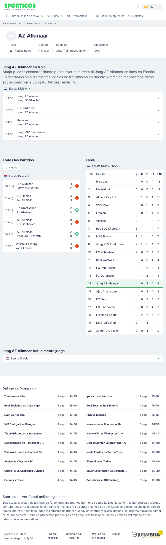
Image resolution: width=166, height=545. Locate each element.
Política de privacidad (98, 535)
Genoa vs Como (14, 480)
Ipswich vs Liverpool (99, 396)
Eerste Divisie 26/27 (105, 166)
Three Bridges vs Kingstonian (23, 433)
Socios (116, 533)
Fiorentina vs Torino (98, 461)
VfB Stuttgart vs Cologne (19, 424)
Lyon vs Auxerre (14, 414)
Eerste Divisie (18, 88)
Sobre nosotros (53, 535)
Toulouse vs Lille (14, 396)
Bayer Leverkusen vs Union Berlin (107, 470)
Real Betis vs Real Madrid (102, 405)
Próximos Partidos (18, 389)
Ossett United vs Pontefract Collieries (26, 442)
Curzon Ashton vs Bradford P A (106, 442)
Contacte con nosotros (74, 535)
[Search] (138, 6)
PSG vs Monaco (96, 414)
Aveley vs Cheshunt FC (18, 461)
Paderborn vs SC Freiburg (102, 480)
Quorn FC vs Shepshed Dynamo (24, 470)
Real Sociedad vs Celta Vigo (22, 405)
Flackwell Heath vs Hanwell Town (25, 452)
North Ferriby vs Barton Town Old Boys (108, 452)
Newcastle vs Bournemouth (103, 424)
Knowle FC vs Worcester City (104, 433)
